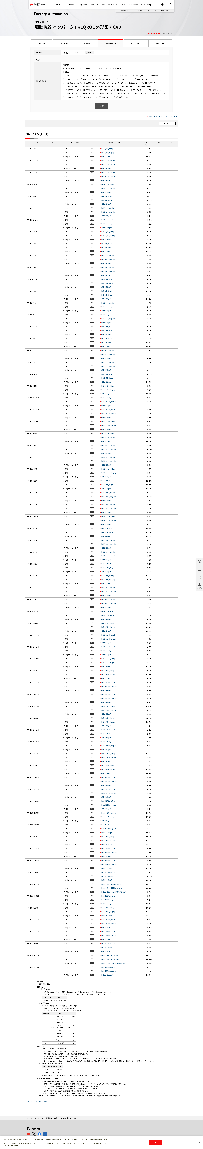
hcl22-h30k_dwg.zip (108, 508)
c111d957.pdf (106, 607)
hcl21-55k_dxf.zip (107, 303)
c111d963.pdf (106, 797)
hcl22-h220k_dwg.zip (109, 746)
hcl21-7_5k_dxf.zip (108, 160)
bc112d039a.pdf (106, 856)
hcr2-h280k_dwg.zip (108, 829)
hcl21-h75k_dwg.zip (108, 591)
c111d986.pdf (106, 702)
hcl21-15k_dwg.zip (108, 212)
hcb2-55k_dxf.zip (107, 327)
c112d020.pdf (106, 465)
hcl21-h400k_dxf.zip (108, 848)
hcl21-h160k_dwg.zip (109, 686)
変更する (89, 53)
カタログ (41, 43)
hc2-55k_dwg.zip (107, 295)
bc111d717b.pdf (107, 833)
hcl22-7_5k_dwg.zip (108, 176)
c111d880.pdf (106, 619)
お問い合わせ (138, 11)
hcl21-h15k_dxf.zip (108, 445)
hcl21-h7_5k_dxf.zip (108, 398)
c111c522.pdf (106, 536)
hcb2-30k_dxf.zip (107, 279)
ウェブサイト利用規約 (11, 1145)
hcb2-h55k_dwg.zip (108, 568)
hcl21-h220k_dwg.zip (109, 734)
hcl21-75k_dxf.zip (107, 350)
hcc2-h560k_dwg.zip (108, 947)
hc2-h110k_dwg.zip (108, 627)
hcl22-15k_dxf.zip (107, 220)
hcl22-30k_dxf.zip (107, 267)
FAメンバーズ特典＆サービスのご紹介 (163, 116)
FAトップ (58, 4)
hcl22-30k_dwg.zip (108, 271)
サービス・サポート (98, 4)
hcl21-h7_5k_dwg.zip (109, 402)
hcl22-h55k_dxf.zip (108, 552)
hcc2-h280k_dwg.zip (108, 805)
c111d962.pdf (106, 785)
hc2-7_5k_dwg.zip (107, 153)
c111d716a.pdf (106, 951)
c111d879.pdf (106, 572)
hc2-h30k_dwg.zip (107, 485)
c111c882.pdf (106, 714)
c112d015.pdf (106, 311)
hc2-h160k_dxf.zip (107, 670)
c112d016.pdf (106, 323)
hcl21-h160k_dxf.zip (108, 682)
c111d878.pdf (106, 429)
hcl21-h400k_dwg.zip (109, 852)
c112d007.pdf (106, 168)
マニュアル (64, 43)
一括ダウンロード (168, 123)
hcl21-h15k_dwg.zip (108, 449)
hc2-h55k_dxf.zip (107, 528)
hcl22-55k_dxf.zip (107, 315)
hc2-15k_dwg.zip (107, 200)
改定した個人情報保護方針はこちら (96, 1139)
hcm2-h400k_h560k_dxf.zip (111, 884)
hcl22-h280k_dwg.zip (109, 793)
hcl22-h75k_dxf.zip (108, 599)
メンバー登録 (159, 11)
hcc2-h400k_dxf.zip (108, 872)
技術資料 (87, 43)
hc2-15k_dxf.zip (106, 196)
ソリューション (71, 4)
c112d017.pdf (106, 358)
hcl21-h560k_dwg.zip (109, 923)
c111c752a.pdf (106, 382)
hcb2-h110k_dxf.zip (108, 659)
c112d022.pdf (106, 560)
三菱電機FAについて (124, 11)
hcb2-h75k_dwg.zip (108, 615)
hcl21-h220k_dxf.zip (108, 730)
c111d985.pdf (106, 738)
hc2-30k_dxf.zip (106, 244)
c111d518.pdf (106, 192)
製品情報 (83, 4)
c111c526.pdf (106, 678)
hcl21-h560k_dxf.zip (108, 920)
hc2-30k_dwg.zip (107, 247)
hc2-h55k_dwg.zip (107, 532)
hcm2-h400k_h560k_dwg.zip (111, 888)
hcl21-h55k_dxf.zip (108, 540)
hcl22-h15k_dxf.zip (108, 457)
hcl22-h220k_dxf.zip (108, 742)
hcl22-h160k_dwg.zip (109, 698)
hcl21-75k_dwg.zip (108, 354)
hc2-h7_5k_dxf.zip (107, 386)
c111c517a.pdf (106, 346)
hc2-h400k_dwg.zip (108, 840)
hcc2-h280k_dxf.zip (108, 801)
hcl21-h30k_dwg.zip (108, 496)
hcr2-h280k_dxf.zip (108, 825)
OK (156, 1142)
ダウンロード (113, 4)
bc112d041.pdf (106, 880)
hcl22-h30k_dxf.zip (108, 504)
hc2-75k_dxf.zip (106, 338)
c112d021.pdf (106, 512)
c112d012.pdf (106, 655)
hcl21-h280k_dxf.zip (108, 777)
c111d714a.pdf (106, 939)
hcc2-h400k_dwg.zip (108, 876)
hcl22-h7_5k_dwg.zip (109, 413)
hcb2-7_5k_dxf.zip (107, 184)
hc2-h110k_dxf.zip (107, 623)
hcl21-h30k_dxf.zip (108, 493)
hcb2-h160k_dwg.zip (108, 710)
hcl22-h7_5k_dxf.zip (108, 410)
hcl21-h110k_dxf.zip (108, 635)
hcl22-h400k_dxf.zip (108, 860)
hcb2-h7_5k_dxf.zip (108, 421)
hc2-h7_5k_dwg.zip (108, 390)
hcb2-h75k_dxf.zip (107, 611)
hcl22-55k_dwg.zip (108, 319)
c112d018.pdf (106, 370)
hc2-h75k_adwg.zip (108, 580)
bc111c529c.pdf (106, 844)
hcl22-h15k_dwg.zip (108, 461)
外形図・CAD (111, 43)
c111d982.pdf (106, 263)
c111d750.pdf (106, 287)
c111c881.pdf (106, 666)
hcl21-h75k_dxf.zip (108, 587)
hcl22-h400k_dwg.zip (109, 864)
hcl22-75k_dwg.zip (108, 366)
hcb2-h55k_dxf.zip (107, 564)
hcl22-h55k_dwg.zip (108, 556)
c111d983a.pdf (106, 275)
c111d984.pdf (106, 690)
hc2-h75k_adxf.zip (107, 576)
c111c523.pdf (106, 583)
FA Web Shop (145, 4)
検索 (101, 105)
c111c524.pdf (106, 631)
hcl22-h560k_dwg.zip (109, 935)
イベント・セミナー (130, 4)
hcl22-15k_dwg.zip (108, 224)
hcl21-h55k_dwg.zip (108, 544)
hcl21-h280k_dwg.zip (109, 781)
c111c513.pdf (106, 156)
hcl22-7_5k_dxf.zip (108, 172)
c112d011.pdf (106, 643)
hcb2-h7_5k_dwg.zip (108, 425)
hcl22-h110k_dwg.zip (109, 651)
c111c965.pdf (106, 821)
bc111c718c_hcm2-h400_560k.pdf (113, 892)
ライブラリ (160, 43)
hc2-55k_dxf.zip (106, 291)
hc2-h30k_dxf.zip (107, 481)
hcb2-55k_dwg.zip (107, 330)
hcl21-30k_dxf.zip (107, 255)
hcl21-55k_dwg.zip (108, 307)
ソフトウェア (136, 43)
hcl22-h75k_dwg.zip (108, 603)
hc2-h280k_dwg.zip (108, 769)
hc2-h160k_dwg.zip (108, 674)
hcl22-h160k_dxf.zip (108, 694)
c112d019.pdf (106, 417)
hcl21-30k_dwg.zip (108, 259)
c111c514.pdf (106, 204)
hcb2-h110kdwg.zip (108, 663)
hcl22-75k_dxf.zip (107, 362)
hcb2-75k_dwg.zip (107, 378)
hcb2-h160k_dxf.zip (108, 706)
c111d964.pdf (106, 809)
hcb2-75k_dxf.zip (107, 374)
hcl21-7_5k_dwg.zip (108, 164)
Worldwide (162, 4)
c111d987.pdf (106, 749)
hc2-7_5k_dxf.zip (107, 149)
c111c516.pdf (106, 299)
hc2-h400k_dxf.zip (107, 837)
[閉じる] (199, 1142)
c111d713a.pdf (106, 927)
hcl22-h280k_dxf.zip (108, 789)
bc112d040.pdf (106, 868)
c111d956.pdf (106, 595)
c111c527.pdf (106, 773)
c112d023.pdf (106, 406)
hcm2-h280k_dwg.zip (109, 817)
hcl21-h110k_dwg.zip (109, 639)
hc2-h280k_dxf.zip (107, 765)
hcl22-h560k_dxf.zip (108, 931)
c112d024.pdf (106, 453)
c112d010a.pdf (106, 228)
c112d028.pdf (106, 548)
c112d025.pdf (106, 500)
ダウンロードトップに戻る (37, 1101)
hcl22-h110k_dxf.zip (108, 647)
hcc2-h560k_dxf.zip (108, 943)
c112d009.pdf (106, 216)
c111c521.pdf (106, 489)
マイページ (148, 11)
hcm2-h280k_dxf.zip (108, 813)
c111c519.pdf (106, 394)
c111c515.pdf (106, 251)
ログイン (169, 11)
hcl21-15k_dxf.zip (107, 208)
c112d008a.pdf (106, 180)
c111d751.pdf (106, 334)
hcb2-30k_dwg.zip (107, 283)
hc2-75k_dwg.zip (107, 342)
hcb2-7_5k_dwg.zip (108, 188)
